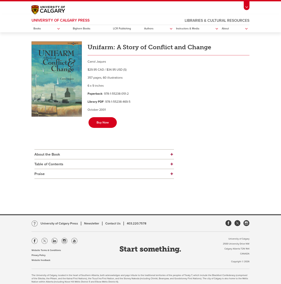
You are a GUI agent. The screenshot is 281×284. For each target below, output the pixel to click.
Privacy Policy (38, 255)
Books (37, 28)
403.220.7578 (136, 223)
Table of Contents (48, 164)
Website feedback (41, 260)
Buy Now (103, 122)
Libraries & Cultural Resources (217, 20)
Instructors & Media (187, 28)
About (225, 28)
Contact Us (113, 223)
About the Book (47, 154)
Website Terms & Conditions (46, 250)
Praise (39, 174)
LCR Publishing (122, 28)
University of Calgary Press (61, 20)
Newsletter (91, 223)
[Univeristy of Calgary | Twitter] (44, 241)
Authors (148, 28)
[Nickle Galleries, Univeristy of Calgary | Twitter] (237, 223)
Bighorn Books (81, 28)
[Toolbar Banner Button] (246, 5)
